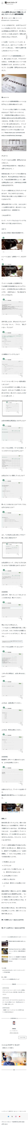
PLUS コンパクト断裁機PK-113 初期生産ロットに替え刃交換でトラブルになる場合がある (17, 959)
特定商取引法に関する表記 (18, 1121)
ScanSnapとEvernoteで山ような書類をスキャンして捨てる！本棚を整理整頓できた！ (17, 951)
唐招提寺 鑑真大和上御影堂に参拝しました (17, 942)
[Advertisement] (14, 1089)
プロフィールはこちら (14, 1032)
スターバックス (18, 18)
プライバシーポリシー (7, 1121)
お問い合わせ (5, 1124)
